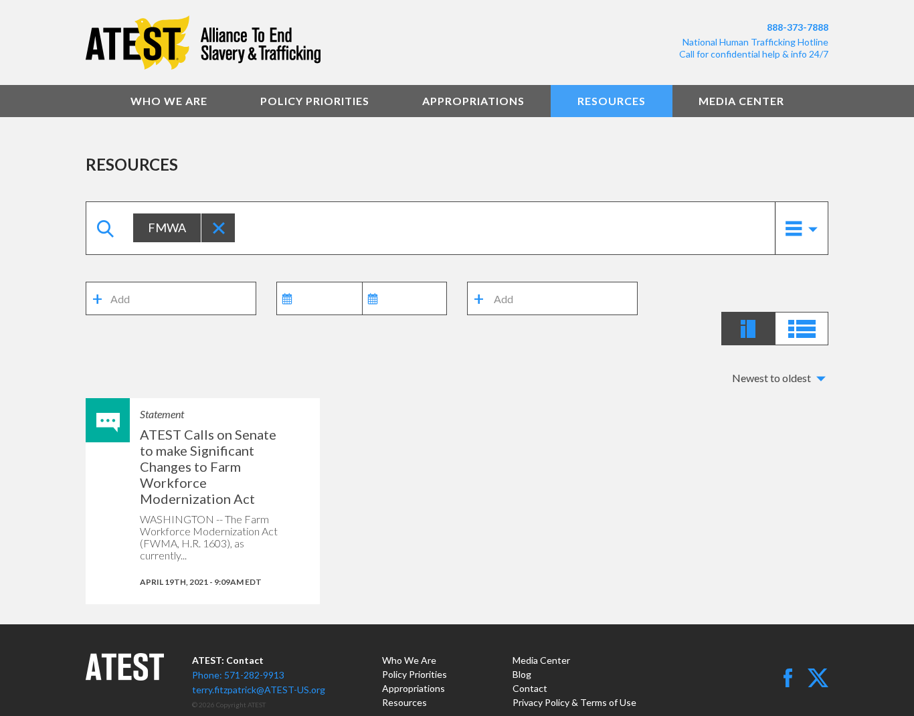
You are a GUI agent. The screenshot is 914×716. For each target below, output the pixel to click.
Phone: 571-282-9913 (238, 675)
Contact (530, 688)
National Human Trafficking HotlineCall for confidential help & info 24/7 (753, 48)
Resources (611, 100)
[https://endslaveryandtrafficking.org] (266, 42)
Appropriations (473, 100)
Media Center (741, 100)
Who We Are (168, 100)
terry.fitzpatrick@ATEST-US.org (258, 689)
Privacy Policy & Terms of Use (574, 702)
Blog (522, 674)
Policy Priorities (314, 100)
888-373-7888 (797, 27)
